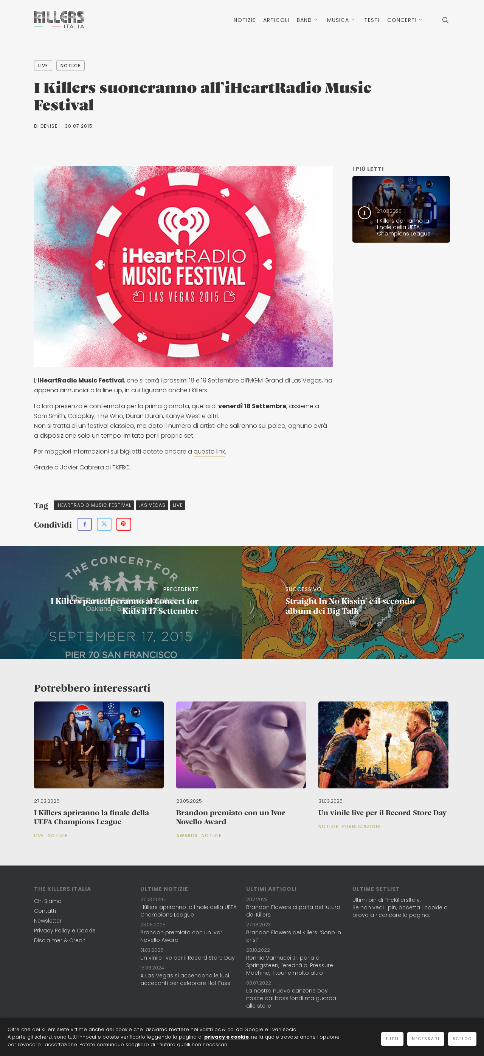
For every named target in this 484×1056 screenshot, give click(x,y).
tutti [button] (392, 1039)
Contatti (45, 911)
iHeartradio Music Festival (93, 505)
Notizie (70, 65)
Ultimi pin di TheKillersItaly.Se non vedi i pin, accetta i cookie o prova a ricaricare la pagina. (400, 907)
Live (43, 65)
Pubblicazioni (361, 826)
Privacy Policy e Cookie (65, 930)
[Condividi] (85, 524)
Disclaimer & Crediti (60, 940)
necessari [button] (426, 1039)
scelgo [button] (462, 1039)
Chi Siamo (48, 901)
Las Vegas (152, 505)
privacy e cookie (226, 1037)
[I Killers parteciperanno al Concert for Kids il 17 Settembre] (121, 602)
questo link (209, 451)
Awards (187, 835)
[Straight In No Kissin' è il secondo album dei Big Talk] (363, 602)
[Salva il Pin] (123, 524)
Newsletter (48, 920)
